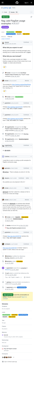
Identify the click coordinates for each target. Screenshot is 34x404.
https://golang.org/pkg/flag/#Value (21, 84)
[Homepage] (17, 2)
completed (23, 268)
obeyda (7, 42)
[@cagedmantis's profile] (3, 146)
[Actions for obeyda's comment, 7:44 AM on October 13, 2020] (31, 178)
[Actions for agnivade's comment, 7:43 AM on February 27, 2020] (31, 168)
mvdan (6, 80)
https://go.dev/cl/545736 (14, 236)
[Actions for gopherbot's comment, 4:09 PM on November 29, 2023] (31, 232)
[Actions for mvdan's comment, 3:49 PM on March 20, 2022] (31, 188)
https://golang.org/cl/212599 (15, 118)
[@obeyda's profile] (3, 43)
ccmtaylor (7, 244)
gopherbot (7, 103)
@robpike (7, 150)
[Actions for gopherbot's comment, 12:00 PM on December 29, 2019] (31, 103)
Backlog (26, 134)
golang (5, 8)
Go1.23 (12, 258)
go (10, 8)
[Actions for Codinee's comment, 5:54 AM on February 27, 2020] (31, 156)
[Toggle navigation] (2, 2)
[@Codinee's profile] (3, 156)
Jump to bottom (5, 38)
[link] (8, 73)
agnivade (7, 168)
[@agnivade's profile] (3, 168)
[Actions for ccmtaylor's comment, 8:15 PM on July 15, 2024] (31, 244)
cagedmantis (8, 145)
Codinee (7, 156)
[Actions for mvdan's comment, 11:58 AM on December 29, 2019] (31, 80)
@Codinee (6, 172)
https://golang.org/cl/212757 (15, 106)
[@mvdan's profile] (3, 81)
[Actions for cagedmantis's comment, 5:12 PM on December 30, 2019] (31, 145)
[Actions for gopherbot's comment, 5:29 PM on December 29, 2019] (31, 115)
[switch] (5, 67)
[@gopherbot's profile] (3, 103)
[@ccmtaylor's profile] (3, 244)
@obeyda (5, 192)
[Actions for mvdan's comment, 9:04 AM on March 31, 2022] (31, 200)
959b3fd (7, 269)
